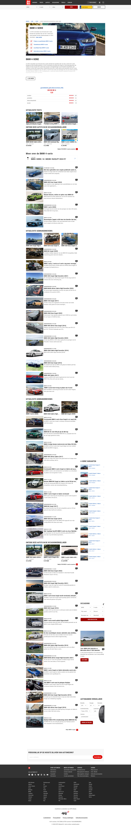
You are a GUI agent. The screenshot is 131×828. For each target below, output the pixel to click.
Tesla (90, 791)
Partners (93, 776)
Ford (44, 789)
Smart (90, 786)
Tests (41, 2)
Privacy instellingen (68, 817)
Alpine (30, 784)
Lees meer (84, 660)
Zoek (71, 7)
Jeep (44, 799)
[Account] (99, 2)
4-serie (36, 21)
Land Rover (61, 786)
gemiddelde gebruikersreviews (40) (51, 88)
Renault (76, 797)
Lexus (60, 788)
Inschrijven (97, 757)
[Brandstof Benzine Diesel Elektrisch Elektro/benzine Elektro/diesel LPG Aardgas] (98, 615)
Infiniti (45, 795)
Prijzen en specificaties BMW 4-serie (43, 41)
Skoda (90, 784)
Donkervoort (46, 782)
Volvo (90, 797)
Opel (75, 789)
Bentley (30, 789)
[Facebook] (29, 775)
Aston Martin (31, 786)
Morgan (76, 786)
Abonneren (53, 769)
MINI (75, 782)
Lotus (60, 789)
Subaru (90, 788)
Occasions (55, 2)
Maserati (61, 793)
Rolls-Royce (77, 799)
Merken (27, 21)
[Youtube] (48, 775)
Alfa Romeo (31, 782)
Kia (44, 800)
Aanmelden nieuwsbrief (70, 769)
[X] (35, 775)
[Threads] (42, 775)
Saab (75, 800)
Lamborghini (62, 782)
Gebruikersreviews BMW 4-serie (42, 51)
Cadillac (30, 793)
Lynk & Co (61, 791)
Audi (29, 788)
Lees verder (39, 37)
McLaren (61, 797)
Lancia (60, 784)
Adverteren (53, 772)
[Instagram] (32, 775)
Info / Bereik (94, 772)
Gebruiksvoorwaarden (96, 774)
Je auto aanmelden (69, 776)
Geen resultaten (92, 619)
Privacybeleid (56, 817)
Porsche (76, 795)
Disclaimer (53, 776)
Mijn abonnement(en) (82, 776)
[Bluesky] (38, 775)
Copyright (52, 774)
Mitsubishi (76, 784)
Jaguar (45, 797)
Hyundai (45, 793)
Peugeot (76, 791)
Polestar (76, 793)
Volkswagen (92, 795)
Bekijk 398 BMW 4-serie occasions (66, 149)
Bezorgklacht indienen (83, 772)
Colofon (66, 774)
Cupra (29, 799)
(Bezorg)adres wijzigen (83, 774)
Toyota (90, 793)
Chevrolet (30, 795)
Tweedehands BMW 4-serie (41, 44)
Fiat (44, 788)
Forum (70, 2)
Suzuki (90, 789)
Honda (45, 791)
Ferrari (45, 786)
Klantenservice (81, 769)
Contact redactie (68, 772)
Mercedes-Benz (62, 799)
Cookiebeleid (47, 817)
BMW (32, 21)
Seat (90, 782)
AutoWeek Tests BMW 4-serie (41, 48)
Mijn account (94, 769)
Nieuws (34, 2)
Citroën (30, 797)
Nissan (75, 788)
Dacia (29, 800)
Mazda (60, 795)
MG (59, 800)
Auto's (48, 2)
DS (44, 784)
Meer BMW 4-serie (70, 729)
